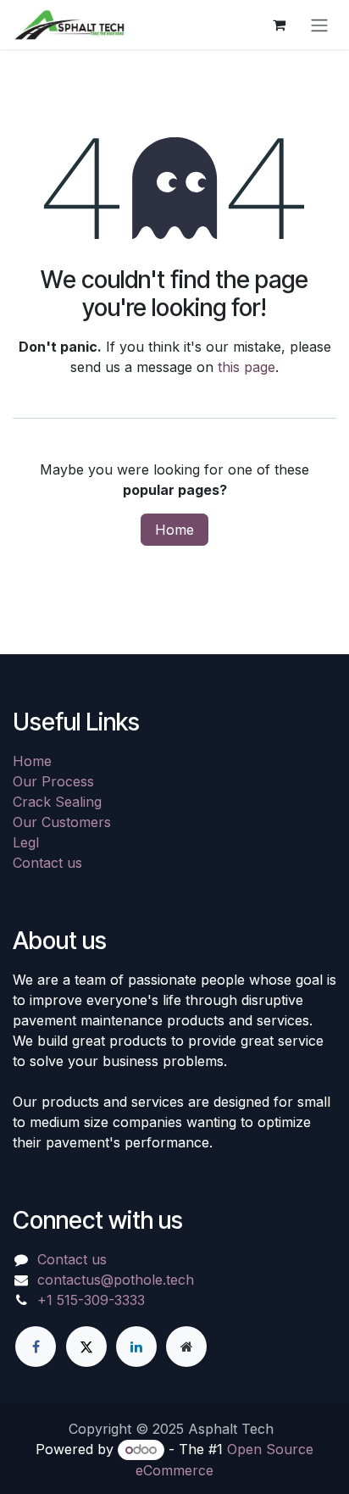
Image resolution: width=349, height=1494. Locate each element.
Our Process (53, 781)
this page (246, 366)
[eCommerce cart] (279, 25)
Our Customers (62, 822)
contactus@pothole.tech (115, 1279)
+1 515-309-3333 (91, 1299)
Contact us (47, 862)
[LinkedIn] (136, 1346)
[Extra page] (186, 1346)
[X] (86, 1346)
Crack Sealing (57, 801)
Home (174, 529)
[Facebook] (35, 1346)
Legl (26, 842)
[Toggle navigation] (319, 24)
